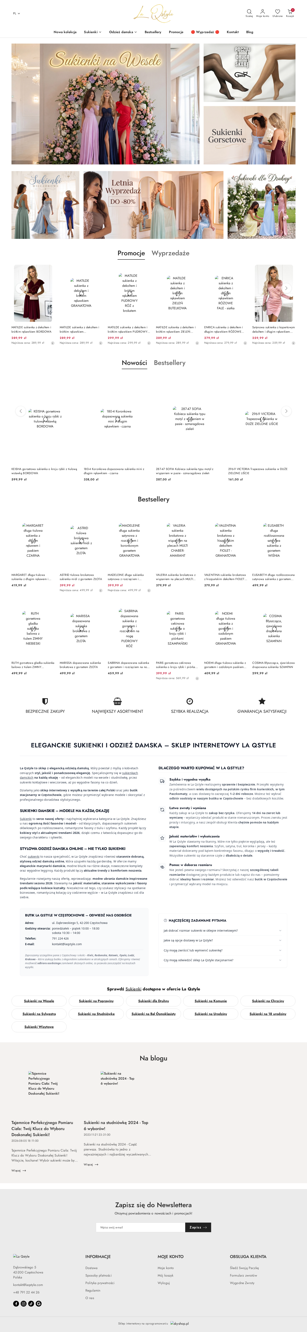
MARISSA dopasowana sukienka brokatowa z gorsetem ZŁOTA (80, 665)
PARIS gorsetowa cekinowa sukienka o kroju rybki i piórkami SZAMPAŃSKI (177, 665)
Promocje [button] (131, 253)
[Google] (39, 1304)
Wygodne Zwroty (242, 1283)
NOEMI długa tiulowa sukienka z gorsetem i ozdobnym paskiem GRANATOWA (225, 665)
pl (14, 13)
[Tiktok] (31, 1304)
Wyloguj (164, 1283)
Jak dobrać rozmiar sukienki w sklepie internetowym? (201, 930)
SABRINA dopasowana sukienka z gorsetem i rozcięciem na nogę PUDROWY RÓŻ (129, 665)
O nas (89, 1298)
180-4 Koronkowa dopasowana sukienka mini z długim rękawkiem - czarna (41, 471)
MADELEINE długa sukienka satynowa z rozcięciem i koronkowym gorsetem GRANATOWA (126, 577)
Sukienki (26, 819)
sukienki (33, 856)
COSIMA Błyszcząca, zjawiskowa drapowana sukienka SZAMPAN (273, 665)
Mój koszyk (166, 1275)
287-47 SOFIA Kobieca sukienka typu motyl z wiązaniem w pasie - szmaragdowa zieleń (112, 471)
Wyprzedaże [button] (170, 253)
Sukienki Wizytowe (39, 1026)
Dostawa (91, 1268)
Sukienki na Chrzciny (268, 1001)
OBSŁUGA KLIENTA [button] (248, 1257)
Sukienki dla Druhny (153, 1001)
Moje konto (166, 1268)
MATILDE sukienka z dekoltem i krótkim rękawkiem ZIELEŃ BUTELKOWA (127, 329)
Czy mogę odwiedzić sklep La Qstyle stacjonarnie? (198, 960)
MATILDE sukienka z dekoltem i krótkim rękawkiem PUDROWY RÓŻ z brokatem (79, 329)
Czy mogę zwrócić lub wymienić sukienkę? (193, 950)
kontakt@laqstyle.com (28, 1284)
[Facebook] (16, 1304)
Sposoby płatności (98, 1275)
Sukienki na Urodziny (211, 1013)
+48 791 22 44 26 (26, 1292)
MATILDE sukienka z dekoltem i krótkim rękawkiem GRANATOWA (31, 329)
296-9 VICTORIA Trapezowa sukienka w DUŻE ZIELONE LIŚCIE (185, 471)
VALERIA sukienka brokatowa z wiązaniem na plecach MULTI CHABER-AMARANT (175, 577)
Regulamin (92, 1290)
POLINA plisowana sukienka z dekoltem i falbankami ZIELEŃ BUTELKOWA (271, 329)
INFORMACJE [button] (98, 1257)
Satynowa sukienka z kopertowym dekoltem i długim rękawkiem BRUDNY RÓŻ (225, 329)
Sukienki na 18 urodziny (268, 1013)
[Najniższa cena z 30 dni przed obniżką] (53, 343)
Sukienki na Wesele (39, 1001)
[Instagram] (24, 1304)
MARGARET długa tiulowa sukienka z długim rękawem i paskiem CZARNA (30, 577)
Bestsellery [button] (169, 362)
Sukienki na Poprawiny (96, 1001)
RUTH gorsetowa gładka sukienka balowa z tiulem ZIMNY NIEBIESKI (32, 665)
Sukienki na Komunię (211, 1001)
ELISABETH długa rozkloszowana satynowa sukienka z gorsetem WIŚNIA (273, 577)
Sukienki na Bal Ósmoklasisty (154, 1013)
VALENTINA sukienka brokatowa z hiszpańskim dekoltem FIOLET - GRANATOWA (225, 577)
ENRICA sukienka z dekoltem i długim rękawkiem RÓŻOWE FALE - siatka (175, 329)
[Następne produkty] (286, 288)
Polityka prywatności (99, 1283)
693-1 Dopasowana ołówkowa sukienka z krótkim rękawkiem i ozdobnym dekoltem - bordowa (259, 471)
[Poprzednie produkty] (20, 288)
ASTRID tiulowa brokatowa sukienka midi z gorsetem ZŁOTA (81, 577)
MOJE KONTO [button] (171, 1257)
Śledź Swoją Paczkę (244, 1268)
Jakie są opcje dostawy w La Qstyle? (188, 940)
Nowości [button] (134, 362)
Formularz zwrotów (243, 1275)
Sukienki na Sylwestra (39, 1013)
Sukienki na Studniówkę (96, 1013)
